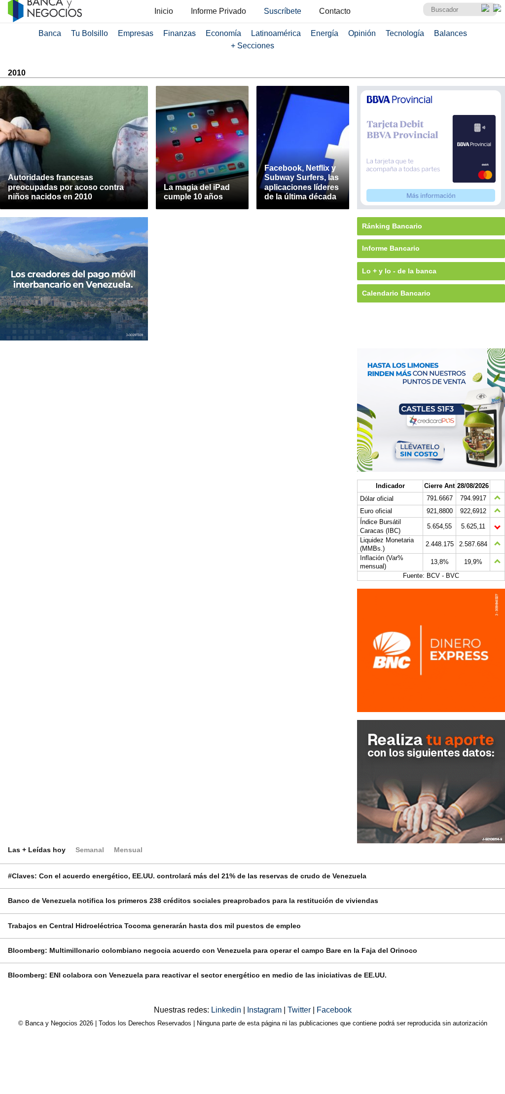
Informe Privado (218, 11)
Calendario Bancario (396, 293)
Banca (49, 33)
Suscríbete (282, 11)
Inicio (163, 11)
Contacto (335, 11)
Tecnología (405, 33)
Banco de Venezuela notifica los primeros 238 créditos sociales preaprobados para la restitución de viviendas (193, 901)
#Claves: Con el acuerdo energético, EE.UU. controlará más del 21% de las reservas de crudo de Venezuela (187, 876)
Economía (223, 33)
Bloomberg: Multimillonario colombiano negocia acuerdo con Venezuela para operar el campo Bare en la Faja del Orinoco (212, 950)
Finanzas (179, 33)
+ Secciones (252, 45)
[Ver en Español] (497, 8)
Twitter (300, 1010)
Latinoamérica (276, 33)
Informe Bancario (391, 248)
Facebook (334, 1010)
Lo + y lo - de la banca (399, 271)
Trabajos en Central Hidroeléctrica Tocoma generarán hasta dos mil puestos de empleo (154, 926)
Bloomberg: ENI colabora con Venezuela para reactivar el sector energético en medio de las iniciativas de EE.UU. (197, 975)
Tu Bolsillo (89, 33)
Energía (324, 33)
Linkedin (227, 1010)
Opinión (362, 33)
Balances (450, 33)
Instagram (265, 1010)
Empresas (135, 33)
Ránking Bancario (392, 226)
